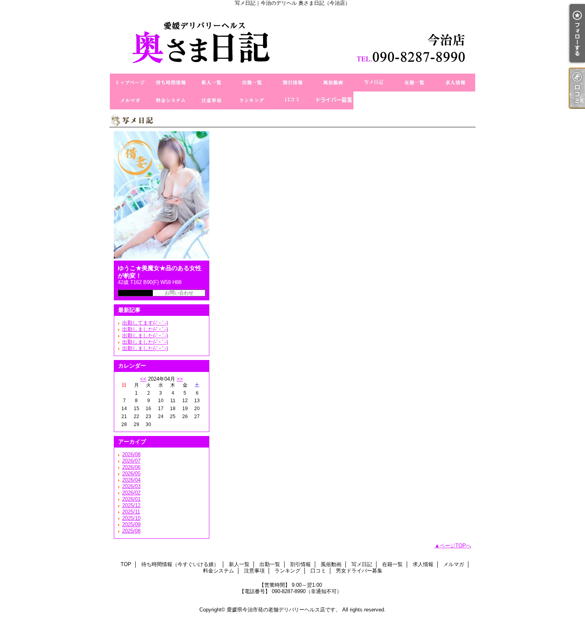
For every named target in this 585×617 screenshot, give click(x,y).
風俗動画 (333, 82)
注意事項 (211, 100)
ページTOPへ (455, 546)
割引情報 (292, 82)
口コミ (292, 100)
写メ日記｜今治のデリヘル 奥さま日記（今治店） (292, 40)
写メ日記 (373, 82)
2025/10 (131, 518)
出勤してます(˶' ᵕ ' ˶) (145, 323)
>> (180, 379)
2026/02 (131, 493)
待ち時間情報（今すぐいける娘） (170, 82)
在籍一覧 (414, 82)
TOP (130, 82)
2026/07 (131, 461)
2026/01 (131, 499)
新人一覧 (211, 82)
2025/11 (131, 512)
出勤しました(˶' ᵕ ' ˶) (145, 329)
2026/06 (131, 467)
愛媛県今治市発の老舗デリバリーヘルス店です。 (284, 610)
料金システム (170, 100)
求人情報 (455, 82)
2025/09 (131, 524)
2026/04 (131, 480)
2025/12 (131, 505)
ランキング (252, 100)
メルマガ (130, 100)
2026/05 (131, 474)
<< (143, 379)
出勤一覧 (252, 82)
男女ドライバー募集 (333, 100)
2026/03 (131, 486)
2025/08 (131, 531)
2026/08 (131, 454)
